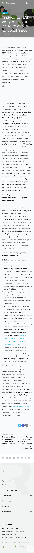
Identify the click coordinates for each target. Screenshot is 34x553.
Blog (5, 13)
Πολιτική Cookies (8, 531)
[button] (31, 3)
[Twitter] (19, 425)
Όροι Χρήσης (19, 531)
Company (6, 511)
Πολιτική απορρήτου (9, 534)
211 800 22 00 (9, 490)
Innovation (7, 501)
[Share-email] (26, 425)
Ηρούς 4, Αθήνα (8, 481)
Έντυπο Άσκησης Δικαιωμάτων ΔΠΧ (14, 537)
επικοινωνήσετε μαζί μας (20, 407)
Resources (7, 506)
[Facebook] (23, 425)
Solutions (6, 495)
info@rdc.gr (6, 485)
